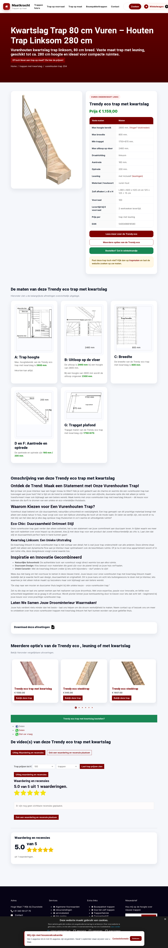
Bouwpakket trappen (104, 906)
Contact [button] (115, 6)
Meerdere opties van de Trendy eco (121, 242)
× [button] (165, 919)
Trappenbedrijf (100, 916)
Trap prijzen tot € (23, 766)
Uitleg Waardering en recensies (28, 752)
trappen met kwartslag (31, 66)
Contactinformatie (120, 938)
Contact (19, 915)
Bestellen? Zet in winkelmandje (121, 250)
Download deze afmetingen (32, 627)
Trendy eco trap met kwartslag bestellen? (84, 718)
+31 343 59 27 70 (22, 911)
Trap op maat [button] (75, 6)
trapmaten (134, 260)
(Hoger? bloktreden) (139, 127)
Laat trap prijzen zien (92, 766)
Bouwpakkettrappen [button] (96, 6)
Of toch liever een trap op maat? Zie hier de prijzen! (37, 60)
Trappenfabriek (101, 913)
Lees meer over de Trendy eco (121, 234)
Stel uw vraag (26, 734)
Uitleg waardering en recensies (31, 774)
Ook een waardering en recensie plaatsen (69, 752)
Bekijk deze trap (24, 698)
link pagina (60, 916)
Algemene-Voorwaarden (67, 906)
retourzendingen (63, 910)
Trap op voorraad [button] (56, 6)
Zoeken (135, 6)
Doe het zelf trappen (103, 910)
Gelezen (135, 938)
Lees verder (115, 927)
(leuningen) (137, 176)
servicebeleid (62, 913)
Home (14, 66)
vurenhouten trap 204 (56, 66)
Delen (22, 730)
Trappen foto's (38, 6)
